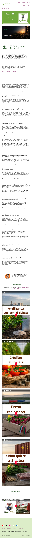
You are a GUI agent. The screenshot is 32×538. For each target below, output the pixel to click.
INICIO (3, 8)
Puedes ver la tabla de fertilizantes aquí (9, 71)
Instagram (17, 288)
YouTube (23, 287)
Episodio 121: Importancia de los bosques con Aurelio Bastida (23, 267)
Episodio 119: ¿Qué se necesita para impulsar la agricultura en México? (8, 267)
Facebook (27, 287)
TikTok (14, 288)
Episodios (7, 8)
